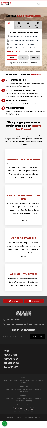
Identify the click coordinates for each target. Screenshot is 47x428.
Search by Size (13, 51)
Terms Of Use (8, 380)
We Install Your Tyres (23, 274)
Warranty (29, 401)
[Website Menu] (44, 4)
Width (12, 58)
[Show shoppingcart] (38, 3)
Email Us (35, 301)
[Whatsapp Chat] (4, 423)
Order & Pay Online (23, 238)
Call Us (14, 301)
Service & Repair (37, 26)
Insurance (19, 26)
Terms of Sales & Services (34, 380)
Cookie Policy (23, 392)
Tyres (9, 26)
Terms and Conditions (13, 389)
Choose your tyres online (23, 159)
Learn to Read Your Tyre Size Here (25, 62)
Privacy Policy (19, 380)
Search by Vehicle (32, 51)
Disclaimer (37, 389)
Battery (28, 26)
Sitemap (23, 382)
